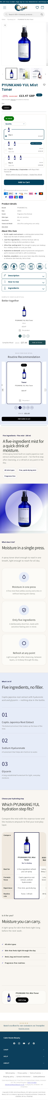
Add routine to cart (24, 419)
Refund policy (10, 1073)
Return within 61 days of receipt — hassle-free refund (24, 175)
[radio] (24, 134)
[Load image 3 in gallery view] (36, 73)
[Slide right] (45, 74)
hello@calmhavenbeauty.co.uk (14, 1084)
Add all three (37, 342)
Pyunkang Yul (11, 19)
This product (26, 330)
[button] (4, 7)
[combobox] (24, 14)
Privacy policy (22, 1073)
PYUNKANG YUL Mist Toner (24, 320)
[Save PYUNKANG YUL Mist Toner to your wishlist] (44, 85)
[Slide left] (2, 74)
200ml (6, 108)
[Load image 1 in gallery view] (11, 73)
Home (3, 19)
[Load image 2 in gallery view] (24, 73)
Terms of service (35, 1073)
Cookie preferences (39, 1077)
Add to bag (22, 1000)
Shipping (13, 99)
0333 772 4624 (31, 1082)
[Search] (42, 14)
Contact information (24, 1077)
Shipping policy (8, 1077)
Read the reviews (24, 1028)
